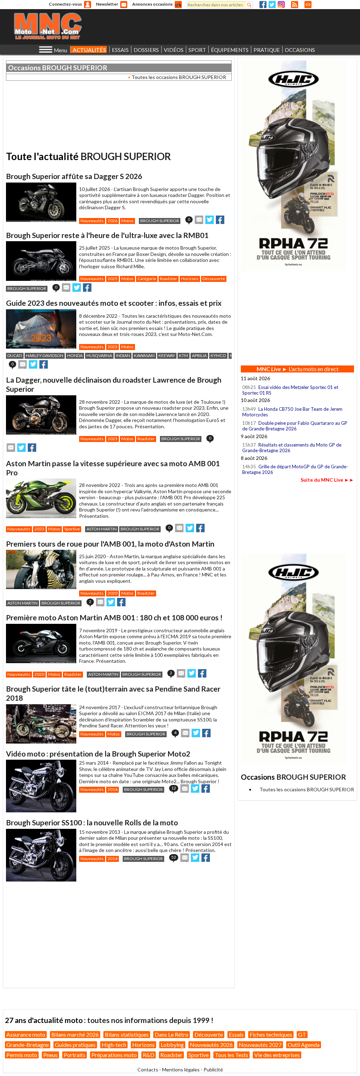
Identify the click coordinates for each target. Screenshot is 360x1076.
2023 (112, 346)
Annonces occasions (152, 4)
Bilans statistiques (127, 1034)
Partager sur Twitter (209, 220)
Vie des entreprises (277, 1054)
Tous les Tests (231, 1054)
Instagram (281, 4)
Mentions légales (181, 1069)
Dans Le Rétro (171, 1034)
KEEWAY (167, 355)
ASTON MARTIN (101, 529)
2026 (112, 220)
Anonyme (87, 4)
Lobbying (172, 1044)
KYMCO (218, 355)
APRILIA (199, 355)
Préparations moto (114, 1054)
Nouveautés (92, 220)
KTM (183, 355)
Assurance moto (25, 1034)
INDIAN (123, 355)
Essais (236, 1034)
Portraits (74, 1054)
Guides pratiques (75, 1044)
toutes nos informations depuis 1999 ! (150, 1020)
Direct (307, 4)
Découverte (213, 278)
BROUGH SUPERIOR (74, 68)
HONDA (75, 355)
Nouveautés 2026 (211, 1044)
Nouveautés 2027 (260, 1044)
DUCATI (14, 355)
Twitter (272, 4)
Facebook (262, 4)
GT (302, 1034)
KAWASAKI (144, 355)
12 (173, 788)
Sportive (72, 529)
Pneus (50, 1054)
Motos (127, 220)
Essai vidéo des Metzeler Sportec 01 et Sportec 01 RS (290, 390)
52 (173, 857)
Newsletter (107, 4)
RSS (294, 4)
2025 (112, 278)
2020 (112, 593)
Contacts (147, 1069)
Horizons (190, 278)
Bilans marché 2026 (75, 1034)
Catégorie (146, 278)
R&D (148, 1054)
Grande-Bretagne (27, 1044)
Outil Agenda (304, 1044)
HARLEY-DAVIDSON (44, 355)
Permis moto (21, 1054)
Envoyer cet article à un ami (199, 220)
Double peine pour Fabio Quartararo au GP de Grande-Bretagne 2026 (294, 425)
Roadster (168, 278)
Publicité (213, 1069)
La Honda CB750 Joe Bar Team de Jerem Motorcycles (292, 411)
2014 (112, 789)
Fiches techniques (271, 1034)
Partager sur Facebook (220, 220)
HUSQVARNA (99, 355)
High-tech (114, 1044)
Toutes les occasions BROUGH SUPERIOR (178, 77)
